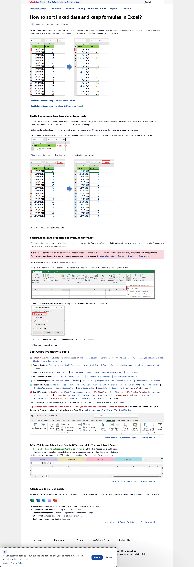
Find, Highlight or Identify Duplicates (64, 365)
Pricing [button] (81, 8)
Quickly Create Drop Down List (70, 376)
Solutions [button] (56, 8)
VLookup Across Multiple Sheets (109, 372)
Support (114, 8)
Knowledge (59, 540)
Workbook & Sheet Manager (105, 385)
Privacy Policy (102, 540)
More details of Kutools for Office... (121, 522)
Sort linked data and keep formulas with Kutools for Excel (56, 106)
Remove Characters (78, 392)
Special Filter (117, 388)
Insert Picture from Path (96, 395)
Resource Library (127, 385)
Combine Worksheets (43, 388)
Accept (97, 557)
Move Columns (88, 381)
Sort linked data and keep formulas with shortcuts (53, 101)
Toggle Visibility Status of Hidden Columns (115, 381)
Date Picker (153, 385)
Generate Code (107, 358)
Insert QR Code (78, 395)
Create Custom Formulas (126, 358)
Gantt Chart (115, 392)
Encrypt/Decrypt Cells (65, 388)
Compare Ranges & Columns (148, 381)
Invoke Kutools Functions (52, 361)
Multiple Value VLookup (81, 372)
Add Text (65, 392)
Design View (68, 385)
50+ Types (101, 392)
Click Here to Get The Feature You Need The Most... (110, 410)
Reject (109, 557)
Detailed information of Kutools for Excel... (115, 256)
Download (69, 8)
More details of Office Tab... (124, 481)
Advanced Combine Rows (80, 398)
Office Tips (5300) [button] (97, 8)
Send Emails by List (86, 388)
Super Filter (103, 388)
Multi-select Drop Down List (126, 376)
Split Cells (96, 398)
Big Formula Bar (83, 385)
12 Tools (54, 392)
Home (40, 540)
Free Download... (149, 438)
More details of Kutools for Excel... (121, 438)
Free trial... (144, 256)
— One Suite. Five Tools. (55, 2)
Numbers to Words (141, 395)
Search (127, 8)
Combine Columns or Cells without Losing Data (123, 365)
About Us (125, 540)
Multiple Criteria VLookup (57, 372)
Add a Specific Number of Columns (64, 381)
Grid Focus (54, 385)
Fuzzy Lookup (133, 372)
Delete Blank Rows (91, 365)
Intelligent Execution (88, 358)
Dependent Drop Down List (98, 376)
